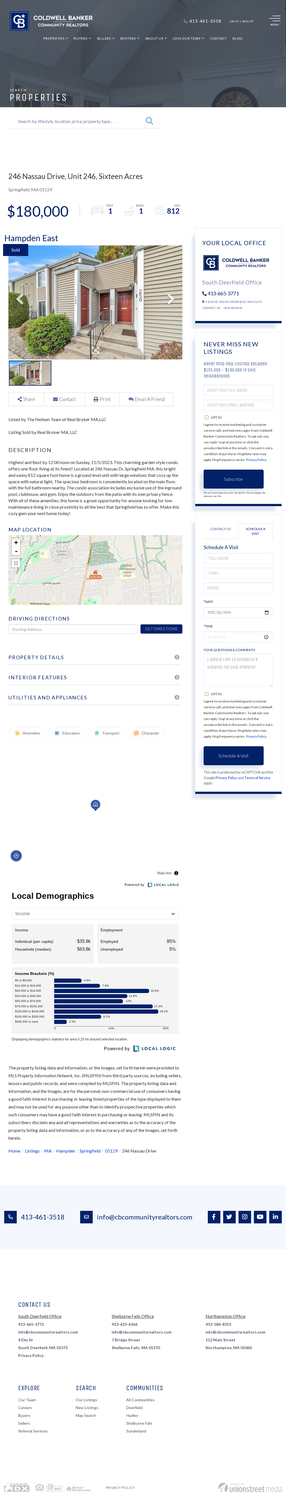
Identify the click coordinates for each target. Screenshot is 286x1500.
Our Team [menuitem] (27, 1399)
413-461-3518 (43, 1217)
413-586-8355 (218, 1324)
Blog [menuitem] (238, 38)
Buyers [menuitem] (80, 38)
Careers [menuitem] (25, 1407)
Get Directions (161, 629)
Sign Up (247, 21)
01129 (111, 1150)
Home (14, 1150)
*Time (208, 626)
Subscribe (233, 479)
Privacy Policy (256, 460)
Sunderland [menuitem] (136, 1431)
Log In (234, 21)
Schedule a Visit (255, 531)
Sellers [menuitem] (104, 38)
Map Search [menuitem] (86, 1415)
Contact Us (211, 308)
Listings (32, 1150)
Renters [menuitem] (128, 38)
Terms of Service (257, 778)
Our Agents (233, 308)
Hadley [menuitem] (132, 1415)
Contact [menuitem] (218, 38)
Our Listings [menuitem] (86, 1399)
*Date (208, 602)
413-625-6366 (124, 1324)
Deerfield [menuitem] (134, 1407)
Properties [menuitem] (54, 38)
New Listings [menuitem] (87, 1407)
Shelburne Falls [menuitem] (139, 1423)
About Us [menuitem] (154, 38)
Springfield (90, 1150)
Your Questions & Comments (229, 650)
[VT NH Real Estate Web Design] (250, 1487)
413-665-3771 (223, 293)
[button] (149, 121)
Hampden (65, 1150)
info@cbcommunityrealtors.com (144, 1217)
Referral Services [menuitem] (33, 1431)
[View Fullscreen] (16, 563)
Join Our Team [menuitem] (187, 38)
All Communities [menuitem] (140, 1399)
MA (48, 1150)
